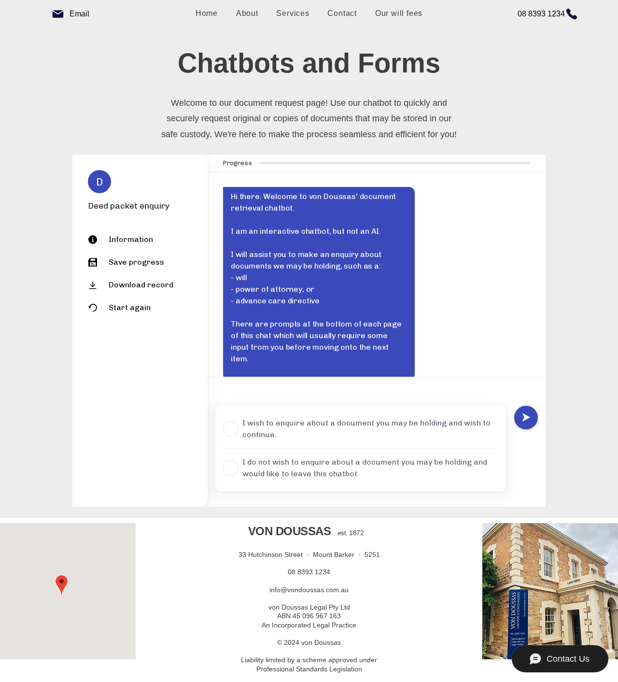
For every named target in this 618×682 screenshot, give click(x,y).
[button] (293, 13)
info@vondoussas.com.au (309, 590)
